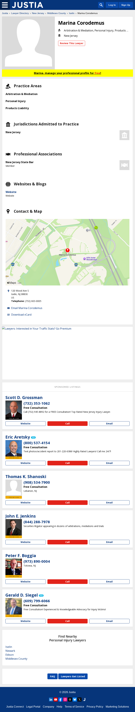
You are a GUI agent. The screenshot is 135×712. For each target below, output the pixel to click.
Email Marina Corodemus (26, 308)
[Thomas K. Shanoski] (13, 488)
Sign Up (125, 5)
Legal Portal (33, 706)
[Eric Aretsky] (13, 448)
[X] (79, 699)
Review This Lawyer (71, 43)
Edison (9, 655)
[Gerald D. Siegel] (13, 606)
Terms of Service (74, 706)
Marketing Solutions (117, 706)
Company (48, 706)
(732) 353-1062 (37, 403)
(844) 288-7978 (37, 521)
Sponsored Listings (67, 387)
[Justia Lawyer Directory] (27, 5)
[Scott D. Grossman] (13, 409)
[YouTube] (56, 699)
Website (11, 192)
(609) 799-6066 (37, 600)
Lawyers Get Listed (73, 676)
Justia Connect (15, 706)
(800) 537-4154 (37, 442)
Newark (10, 651)
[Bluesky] (75, 699)
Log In (112, 5)
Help (59, 706)
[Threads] (70, 699)
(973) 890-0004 (37, 561)
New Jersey (38, 13)
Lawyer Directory (20, 13)
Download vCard (21, 314)
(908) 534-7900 (37, 482)
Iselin (71, 13)
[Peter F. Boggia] (13, 567)
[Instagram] (65, 699)
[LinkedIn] (51, 699)
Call (67, 423)
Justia (5, 13)
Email (109, 423)
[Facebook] (60, 699)
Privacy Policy (95, 706)
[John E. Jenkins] (13, 527)
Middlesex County (56, 13)
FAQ (52, 676)
